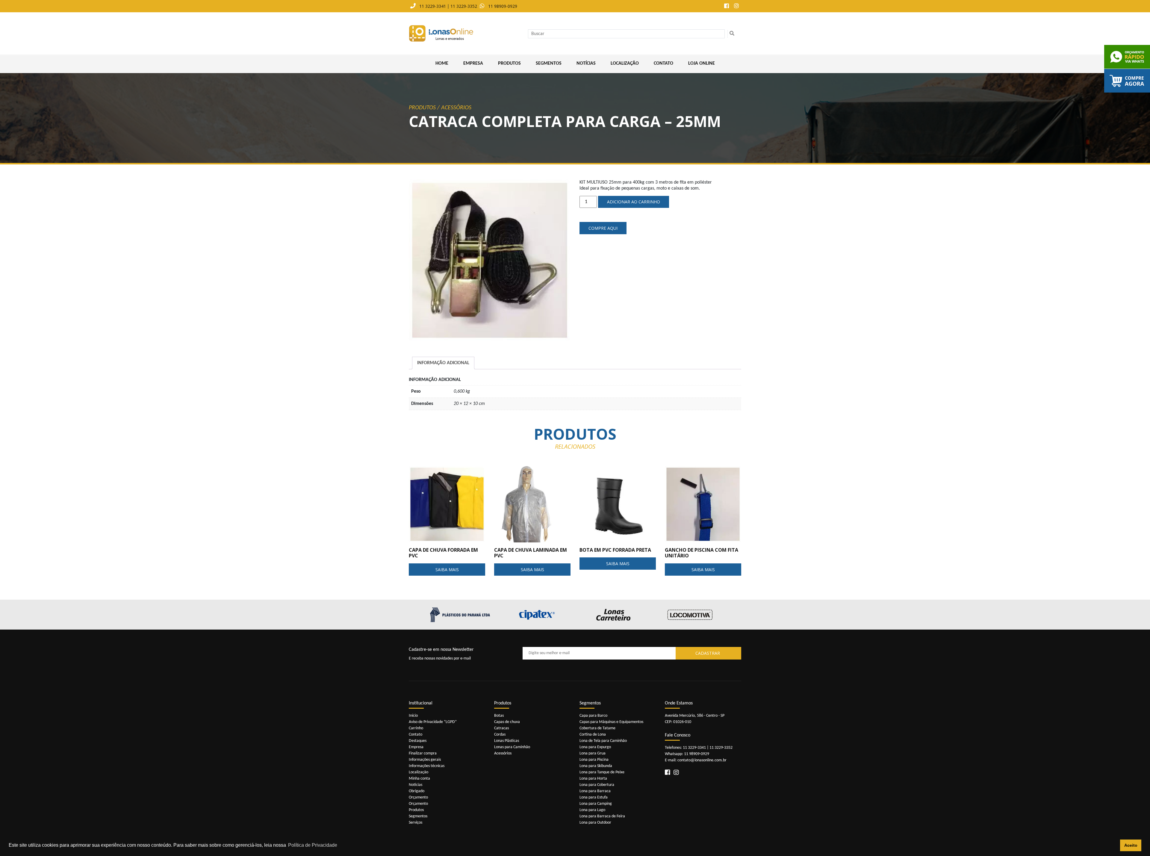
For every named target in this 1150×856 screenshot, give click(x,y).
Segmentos (549, 63)
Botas (499, 715)
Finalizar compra (423, 753)
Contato (663, 63)
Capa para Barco (593, 715)
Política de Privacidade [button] (312, 845)
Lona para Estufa (593, 797)
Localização (625, 63)
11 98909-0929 (502, 6)
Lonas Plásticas (506, 741)
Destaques (417, 741)
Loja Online (701, 63)
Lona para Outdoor (595, 822)
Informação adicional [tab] (443, 363)
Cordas (500, 734)
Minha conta (419, 778)
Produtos (509, 63)
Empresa (473, 63)
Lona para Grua (592, 753)
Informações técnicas (426, 766)
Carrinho (416, 728)
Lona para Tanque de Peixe (601, 772)
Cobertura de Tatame (597, 728)
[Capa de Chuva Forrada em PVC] (447, 504)
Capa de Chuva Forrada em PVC (443, 553)
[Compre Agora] (1127, 81)
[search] (731, 34)
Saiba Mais (447, 569)
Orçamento (418, 797)
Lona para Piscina (594, 759)
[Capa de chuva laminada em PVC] (532, 504)
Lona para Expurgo (595, 747)
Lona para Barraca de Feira (602, 816)
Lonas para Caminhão (512, 747)
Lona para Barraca (595, 791)
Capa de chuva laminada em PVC (530, 553)
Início (413, 715)
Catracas (501, 728)
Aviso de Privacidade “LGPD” (433, 722)
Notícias (586, 63)
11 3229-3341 (432, 6)
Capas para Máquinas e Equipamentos (611, 722)
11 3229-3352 (463, 6)
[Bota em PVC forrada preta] (617, 504)
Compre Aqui (603, 228)
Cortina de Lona (592, 734)
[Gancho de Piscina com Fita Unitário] (703, 504)
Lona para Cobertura (596, 785)
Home (441, 63)
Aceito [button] (1130, 845)
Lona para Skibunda (595, 766)
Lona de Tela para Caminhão (603, 741)
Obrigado (416, 791)
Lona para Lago (592, 810)
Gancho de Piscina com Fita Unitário (701, 553)
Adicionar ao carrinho (633, 202)
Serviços (415, 822)
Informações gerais (425, 759)
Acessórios (456, 108)
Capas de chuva (507, 722)
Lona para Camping (595, 803)
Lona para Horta (593, 778)
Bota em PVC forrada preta (615, 550)
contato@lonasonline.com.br (702, 760)
